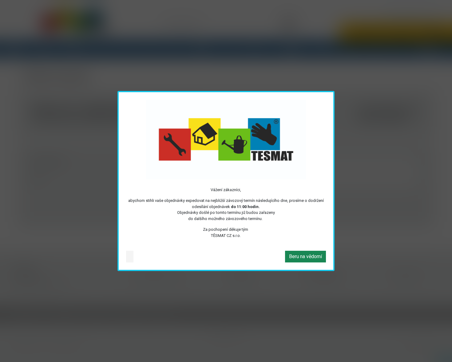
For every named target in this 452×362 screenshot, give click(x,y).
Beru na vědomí (305, 256)
